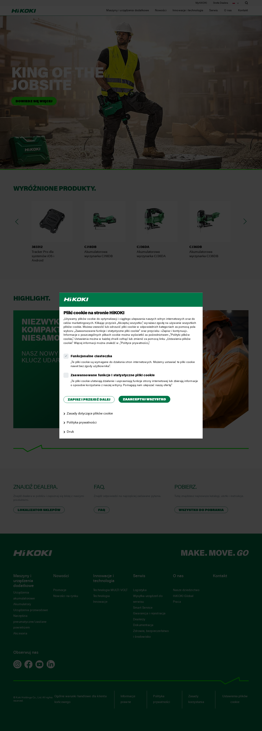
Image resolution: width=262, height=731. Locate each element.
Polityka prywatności (82, 423)
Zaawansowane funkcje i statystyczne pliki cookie (113, 375)
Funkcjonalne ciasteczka (91, 356)
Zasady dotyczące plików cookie (90, 413)
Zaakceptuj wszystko (144, 399)
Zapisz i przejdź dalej (89, 400)
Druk (70, 432)
